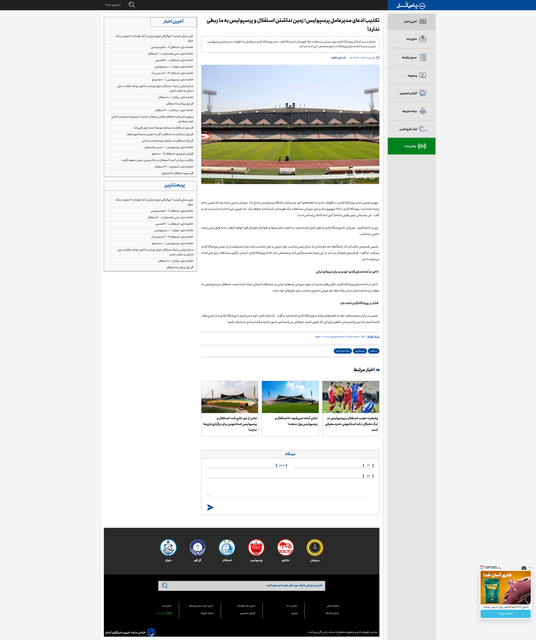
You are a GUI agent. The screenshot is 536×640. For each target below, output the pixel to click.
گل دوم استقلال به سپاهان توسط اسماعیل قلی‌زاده (163, 128)
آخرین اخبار (173, 22)
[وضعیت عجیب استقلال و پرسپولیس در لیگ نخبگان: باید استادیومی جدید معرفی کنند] (350, 397)
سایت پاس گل (326, 632)
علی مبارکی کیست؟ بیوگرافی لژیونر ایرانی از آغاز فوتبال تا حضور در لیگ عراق (154, 38)
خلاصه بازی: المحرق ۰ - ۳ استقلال (174, 167)
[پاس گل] (412, 5)
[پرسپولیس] (256, 547)
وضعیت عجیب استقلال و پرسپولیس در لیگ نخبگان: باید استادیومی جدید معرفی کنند (351, 424)
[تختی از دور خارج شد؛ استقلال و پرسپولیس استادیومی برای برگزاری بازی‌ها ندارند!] (229, 397)
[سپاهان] (315, 547)
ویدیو (294, 614)
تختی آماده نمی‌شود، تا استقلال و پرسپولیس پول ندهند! (296, 421)
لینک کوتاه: (373, 337)
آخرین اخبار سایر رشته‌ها (201, 606)
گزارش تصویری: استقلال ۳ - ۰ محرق (172, 154)
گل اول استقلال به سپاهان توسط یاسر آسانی (167, 141)
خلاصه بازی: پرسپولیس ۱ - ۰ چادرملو (172, 80)
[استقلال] (227, 547)
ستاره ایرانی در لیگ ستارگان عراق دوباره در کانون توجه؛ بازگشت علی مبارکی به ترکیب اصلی (155, 88)
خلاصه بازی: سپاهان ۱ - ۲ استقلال (174, 110)
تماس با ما (291, 606)
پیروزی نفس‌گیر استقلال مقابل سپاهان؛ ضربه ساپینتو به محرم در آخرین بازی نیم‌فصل (152, 119)
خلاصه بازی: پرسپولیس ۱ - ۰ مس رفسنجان (168, 147)
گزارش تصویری (247, 614)
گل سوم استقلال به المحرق (177, 173)
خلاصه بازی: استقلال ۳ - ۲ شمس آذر (172, 73)
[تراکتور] (285, 547)
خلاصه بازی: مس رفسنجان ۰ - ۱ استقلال (170, 54)
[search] (128, 5)
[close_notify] (524, 569)
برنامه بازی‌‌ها (207, 614)
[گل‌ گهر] (197, 547)
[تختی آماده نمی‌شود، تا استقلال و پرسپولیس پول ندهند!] (290, 397)
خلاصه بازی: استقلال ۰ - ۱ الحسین (174, 60)
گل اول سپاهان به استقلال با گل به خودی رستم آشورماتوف (160, 134)
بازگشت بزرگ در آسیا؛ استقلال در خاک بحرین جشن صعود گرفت (157, 160)
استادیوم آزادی (343, 351)
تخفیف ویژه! (506, 614)
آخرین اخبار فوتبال (246, 606)
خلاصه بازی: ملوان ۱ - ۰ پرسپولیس (173, 67)
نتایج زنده (167, 606)
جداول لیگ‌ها (332, 614)
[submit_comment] (210, 508)
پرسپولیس (360, 351)
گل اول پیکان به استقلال (179, 104)
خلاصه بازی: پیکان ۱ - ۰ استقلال (175, 97)
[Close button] (529, 567)
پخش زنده (161, 614)
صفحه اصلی (333, 606)
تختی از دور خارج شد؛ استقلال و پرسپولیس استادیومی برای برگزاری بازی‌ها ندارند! (230, 424)
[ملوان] (168, 547)
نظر (368, 476)
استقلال (373, 351)
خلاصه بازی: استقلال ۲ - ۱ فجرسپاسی (172, 47)
